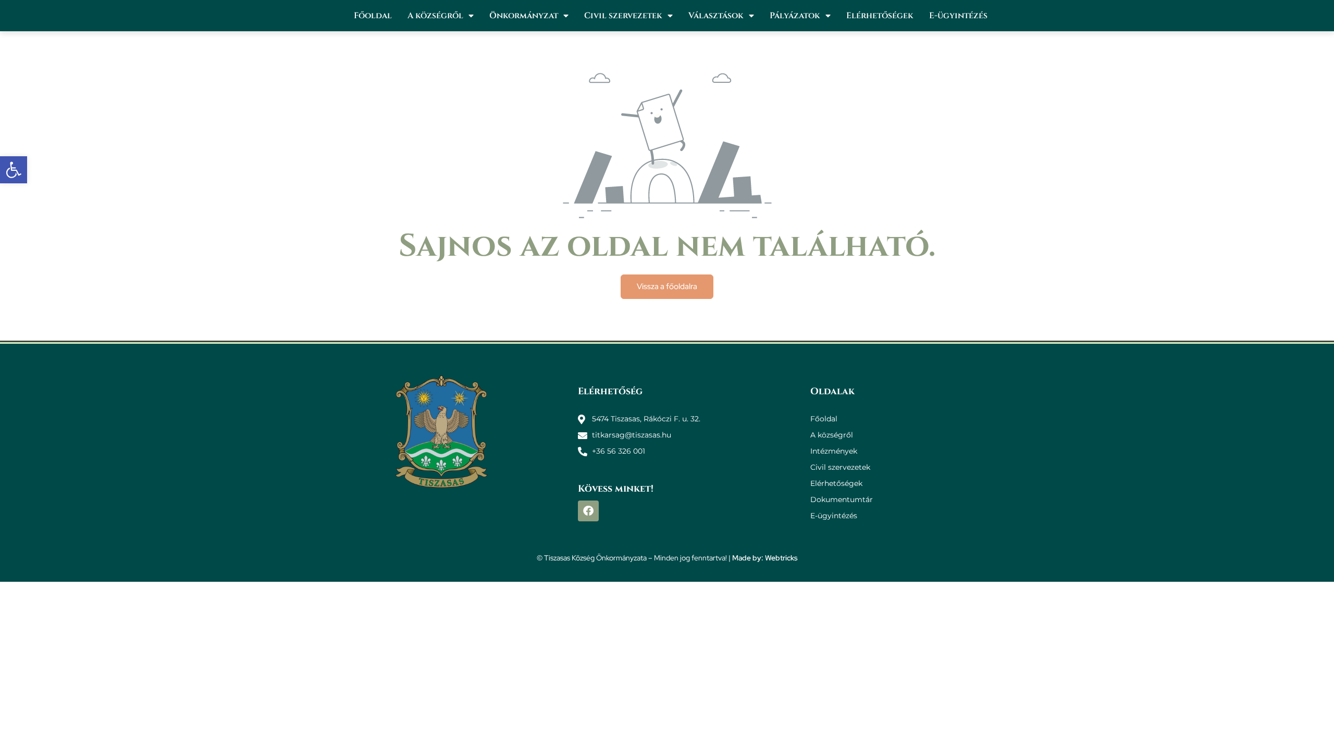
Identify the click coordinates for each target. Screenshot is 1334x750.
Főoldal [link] (373, 15)
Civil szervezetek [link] (623, 15)
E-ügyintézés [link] (958, 15)
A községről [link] (435, 15)
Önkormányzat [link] (523, 15)
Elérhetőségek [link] (879, 15)
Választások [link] (716, 15)
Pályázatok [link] (795, 15)
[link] (13, 169)
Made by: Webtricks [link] (765, 557)
